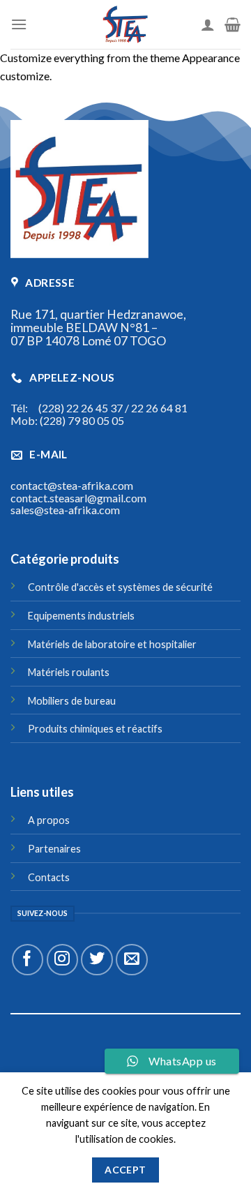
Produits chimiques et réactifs (95, 729)
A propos (49, 820)
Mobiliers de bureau (72, 701)
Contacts (49, 877)
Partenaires (54, 849)
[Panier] (233, 24)
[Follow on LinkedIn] (18, 1062)
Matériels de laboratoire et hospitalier (112, 644)
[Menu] (18, 24)
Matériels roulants (68, 672)
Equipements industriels (81, 616)
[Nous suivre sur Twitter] (96, 959)
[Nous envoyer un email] (131, 959)
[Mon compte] (208, 24)
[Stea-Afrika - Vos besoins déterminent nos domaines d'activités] (126, 24)
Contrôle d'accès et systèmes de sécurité (120, 587)
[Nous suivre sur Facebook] (27, 959)
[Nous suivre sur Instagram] (62, 959)
